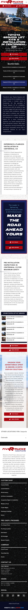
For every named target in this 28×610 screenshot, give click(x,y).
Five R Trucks (5, 566)
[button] (26, 2)
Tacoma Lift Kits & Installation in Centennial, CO (14, 77)
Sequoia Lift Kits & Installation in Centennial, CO (14, 83)
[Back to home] (12, 2)
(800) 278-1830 (5, 572)
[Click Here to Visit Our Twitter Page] (24, 595)
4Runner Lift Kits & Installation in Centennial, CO (14, 88)
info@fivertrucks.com (6, 574)
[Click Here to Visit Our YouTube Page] (18, 595)
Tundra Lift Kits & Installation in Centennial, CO (14, 72)
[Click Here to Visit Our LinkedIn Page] (13, 595)
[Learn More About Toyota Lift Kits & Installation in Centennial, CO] (14, 317)
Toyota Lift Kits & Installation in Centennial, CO (14, 67)
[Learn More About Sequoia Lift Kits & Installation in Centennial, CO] (14, 333)
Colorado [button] (4, 438)
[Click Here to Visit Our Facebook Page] (2, 595)
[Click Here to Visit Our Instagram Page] (7, 595)
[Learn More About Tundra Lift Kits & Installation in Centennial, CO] (14, 323)
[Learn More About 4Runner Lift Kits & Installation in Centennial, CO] (14, 339)
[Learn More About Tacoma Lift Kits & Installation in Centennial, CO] (14, 328)
